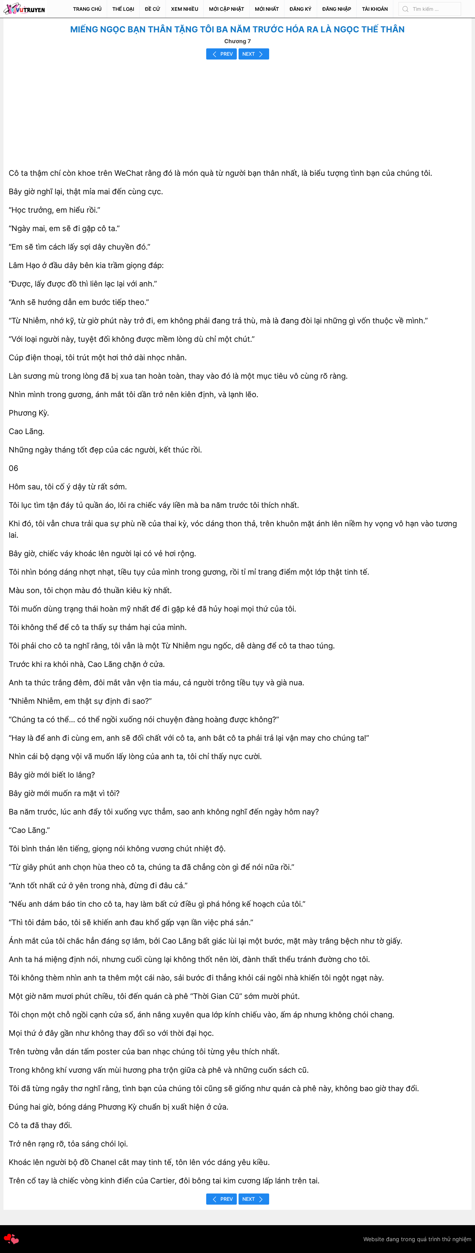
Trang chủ (87, 9)
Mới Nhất (267, 9)
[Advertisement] (237, 111)
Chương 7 (237, 41)
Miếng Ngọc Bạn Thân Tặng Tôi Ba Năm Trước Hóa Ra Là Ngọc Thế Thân (237, 29)
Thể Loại (123, 9)
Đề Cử (152, 9)
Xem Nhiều (184, 9)
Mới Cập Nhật (226, 9)
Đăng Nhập (336, 9)
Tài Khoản (375, 9)
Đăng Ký (301, 9)
